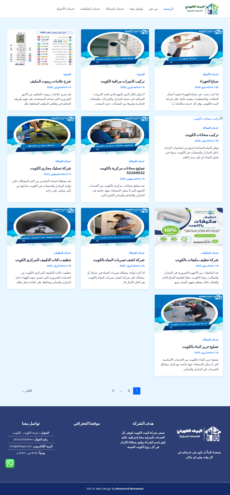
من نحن (153, 8)
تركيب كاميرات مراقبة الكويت (123, 81)
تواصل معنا (136, 8)
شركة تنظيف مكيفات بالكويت (196, 260)
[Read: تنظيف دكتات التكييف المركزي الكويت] (41, 226)
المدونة (141, 74)
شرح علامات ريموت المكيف (50, 81)
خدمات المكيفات (90, 8)
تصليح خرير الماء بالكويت (200, 346)
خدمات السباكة (115, 8)
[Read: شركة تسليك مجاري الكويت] (41, 135)
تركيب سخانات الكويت (201, 135)
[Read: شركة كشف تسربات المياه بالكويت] (115, 226)
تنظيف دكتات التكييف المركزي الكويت (43, 260)
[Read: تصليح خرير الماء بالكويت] (189, 313)
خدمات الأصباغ (65, 8)
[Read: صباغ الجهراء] (189, 48)
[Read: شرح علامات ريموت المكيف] (41, 48)
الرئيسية (168, 8)
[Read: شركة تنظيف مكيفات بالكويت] (189, 226)
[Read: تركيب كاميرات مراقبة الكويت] (115, 48)
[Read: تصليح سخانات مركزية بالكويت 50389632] (115, 135)
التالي (26, 390)
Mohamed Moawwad (129, 488)
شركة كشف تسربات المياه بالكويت (119, 260)
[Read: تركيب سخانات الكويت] (208, 118)
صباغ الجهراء (209, 81)
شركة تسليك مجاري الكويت (50, 168)
